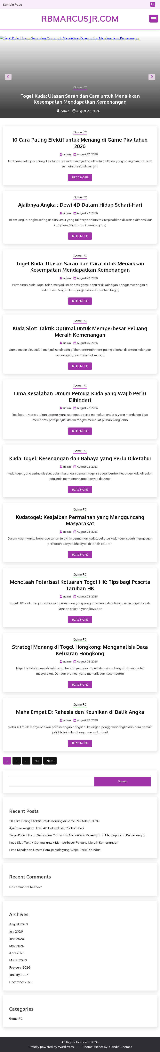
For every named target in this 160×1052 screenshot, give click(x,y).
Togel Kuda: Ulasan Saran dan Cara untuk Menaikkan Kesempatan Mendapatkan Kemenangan (80, 99)
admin (64, 111)
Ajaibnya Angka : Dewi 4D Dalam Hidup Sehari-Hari (80, 204)
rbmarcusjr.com (80, 18)
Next (151, 77)
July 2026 (16, 931)
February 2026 (19, 967)
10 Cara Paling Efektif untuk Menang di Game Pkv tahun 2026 (80, 142)
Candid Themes (120, 1047)
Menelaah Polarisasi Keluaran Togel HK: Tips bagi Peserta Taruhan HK (80, 584)
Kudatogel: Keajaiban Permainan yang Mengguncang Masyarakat (80, 520)
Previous (8, 77)
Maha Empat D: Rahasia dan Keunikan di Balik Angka (80, 712)
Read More (80, 177)
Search (122, 781)
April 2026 (17, 953)
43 (37, 761)
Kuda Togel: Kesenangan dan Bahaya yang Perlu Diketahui (80, 458)
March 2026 (18, 960)
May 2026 (16, 946)
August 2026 (18, 924)
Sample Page (12, 4)
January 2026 (18, 975)
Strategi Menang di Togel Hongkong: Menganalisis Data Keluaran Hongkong (80, 649)
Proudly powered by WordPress (51, 1047)
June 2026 (16, 939)
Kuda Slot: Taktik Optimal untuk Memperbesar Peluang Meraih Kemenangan (80, 331)
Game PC (80, 87)
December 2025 (21, 982)
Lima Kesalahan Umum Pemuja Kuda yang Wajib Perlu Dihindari (80, 396)
